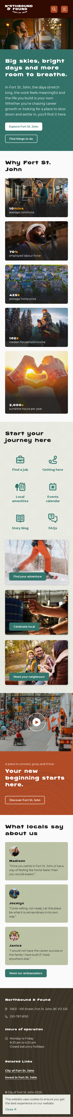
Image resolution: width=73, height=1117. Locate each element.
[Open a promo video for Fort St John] (37, 722)
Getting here (52, 470)
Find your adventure (28, 576)
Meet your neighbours (29, 676)
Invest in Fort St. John (21, 1077)
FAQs (53, 528)
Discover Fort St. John (25, 800)
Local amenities (20, 499)
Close (9, 1109)
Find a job (20, 470)
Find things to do (21, 138)
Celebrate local (24, 626)
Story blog (20, 528)
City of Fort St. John (19, 1070)
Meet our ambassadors (26, 973)
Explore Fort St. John (23, 126)
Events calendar (53, 499)
